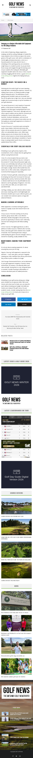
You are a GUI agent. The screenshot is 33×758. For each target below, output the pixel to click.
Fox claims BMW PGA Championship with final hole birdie (17, 317)
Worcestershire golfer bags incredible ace (13, 656)
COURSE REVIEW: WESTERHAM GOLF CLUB (12, 516)
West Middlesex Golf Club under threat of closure (14, 612)
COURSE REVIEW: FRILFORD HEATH (10, 580)
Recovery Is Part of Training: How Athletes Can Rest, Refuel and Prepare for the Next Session (20, 342)
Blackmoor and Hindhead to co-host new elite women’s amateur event (16, 634)
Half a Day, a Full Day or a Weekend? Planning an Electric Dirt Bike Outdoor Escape (19, 348)
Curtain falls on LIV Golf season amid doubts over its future (19, 713)
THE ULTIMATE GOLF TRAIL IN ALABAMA (19, 737)
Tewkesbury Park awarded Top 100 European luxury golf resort (18, 744)
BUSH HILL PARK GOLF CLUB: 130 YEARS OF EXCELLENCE (16, 560)
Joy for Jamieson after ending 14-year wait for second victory (20, 719)
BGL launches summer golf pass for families (13, 677)
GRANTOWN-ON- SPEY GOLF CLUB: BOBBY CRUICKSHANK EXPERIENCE (16, 538)
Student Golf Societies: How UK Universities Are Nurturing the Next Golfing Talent (15, 326)
